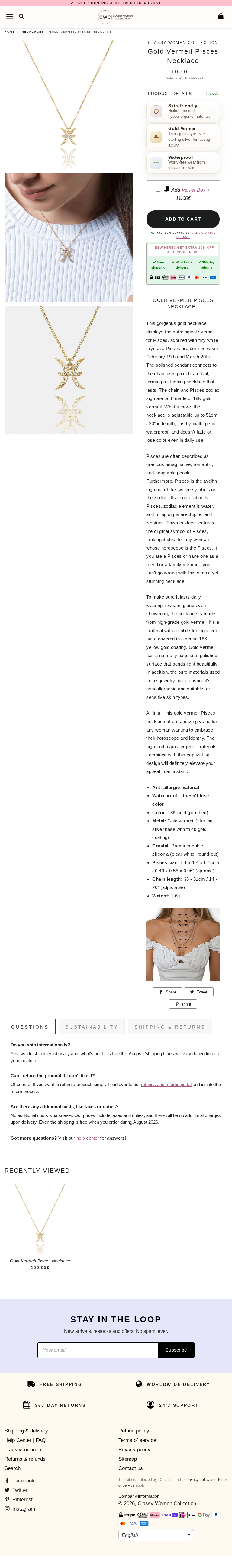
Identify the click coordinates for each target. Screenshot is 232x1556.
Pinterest (22, 1499)
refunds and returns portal (166, 1084)
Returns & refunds (25, 1459)
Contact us (130, 1468)
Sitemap (127, 1459)
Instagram (23, 1509)
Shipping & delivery (26, 1431)
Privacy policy (134, 1449)
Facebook (22, 1481)
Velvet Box (194, 190)
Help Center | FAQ (25, 1440)
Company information (139, 1496)
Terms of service (137, 1440)
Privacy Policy (197, 1480)
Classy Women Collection (167, 1503)
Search (13, 1468)
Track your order (23, 1449)
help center (87, 1138)
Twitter (19, 1490)
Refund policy (133, 1431)
